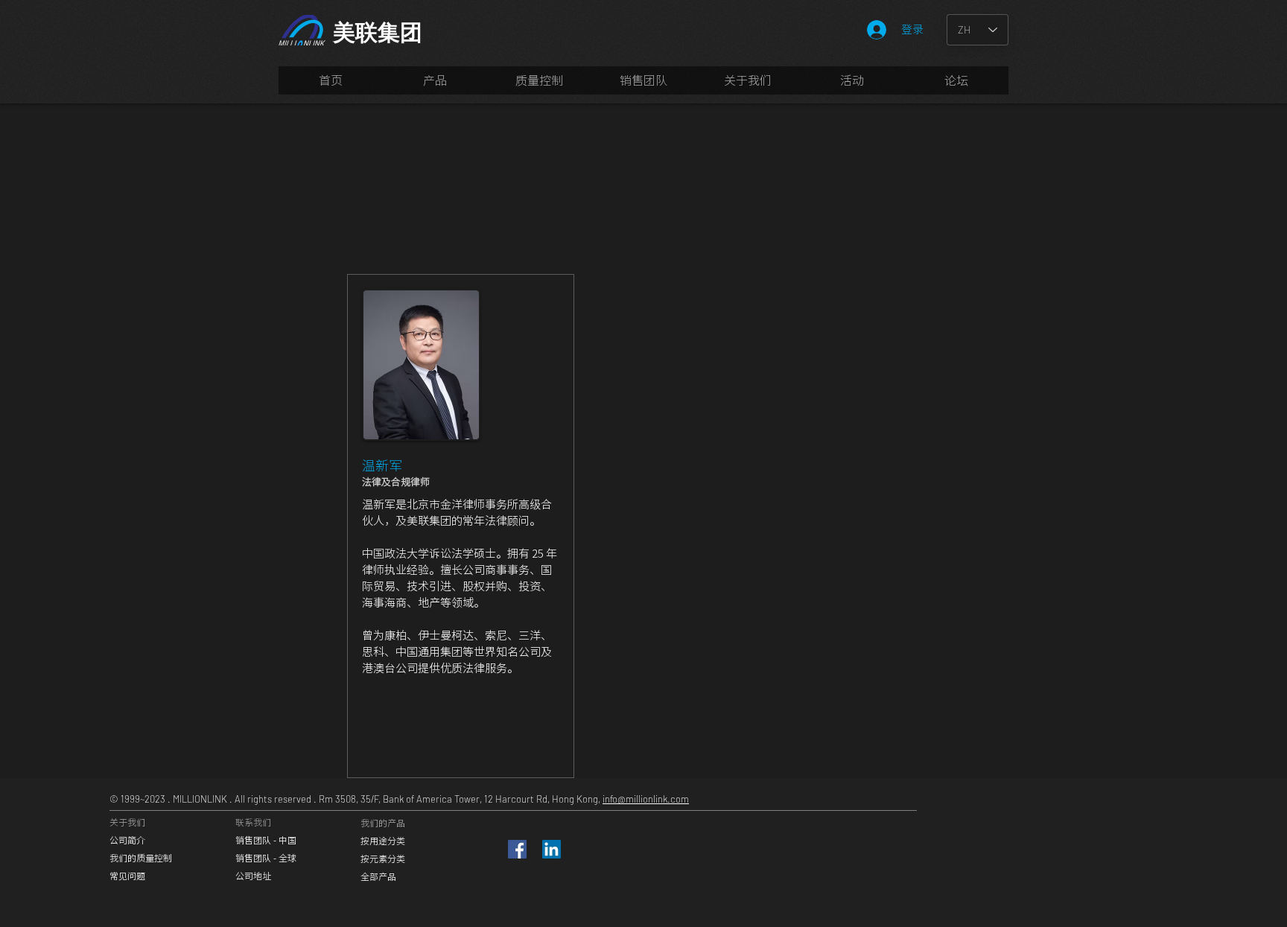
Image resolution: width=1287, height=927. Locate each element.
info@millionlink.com (646, 799)
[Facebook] (517, 849)
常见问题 (127, 875)
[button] (643, 84)
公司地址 (253, 875)
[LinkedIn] (551, 849)
